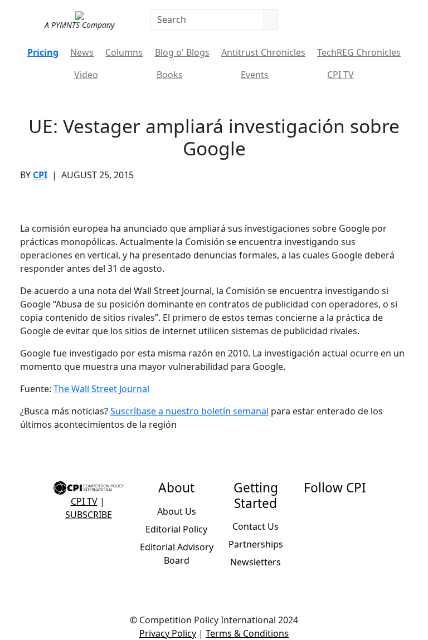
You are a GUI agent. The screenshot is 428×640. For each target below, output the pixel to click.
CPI (40, 175)
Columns (124, 52)
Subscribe (88, 515)
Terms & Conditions (247, 633)
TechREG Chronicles (359, 52)
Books (170, 75)
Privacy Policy (167, 633)
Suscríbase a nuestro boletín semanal (189, 411)
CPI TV (340, 75)
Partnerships (255, 544)
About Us (176, 511)
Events (255, 75)
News (82, 52)
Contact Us (255, 526)
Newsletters (255, 562)
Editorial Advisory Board (176, 553)
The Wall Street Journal (101, 389)
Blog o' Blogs (182, 52)
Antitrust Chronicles (263, 52)
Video (86, 75)
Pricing (43, 52)
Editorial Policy (176, 529)
